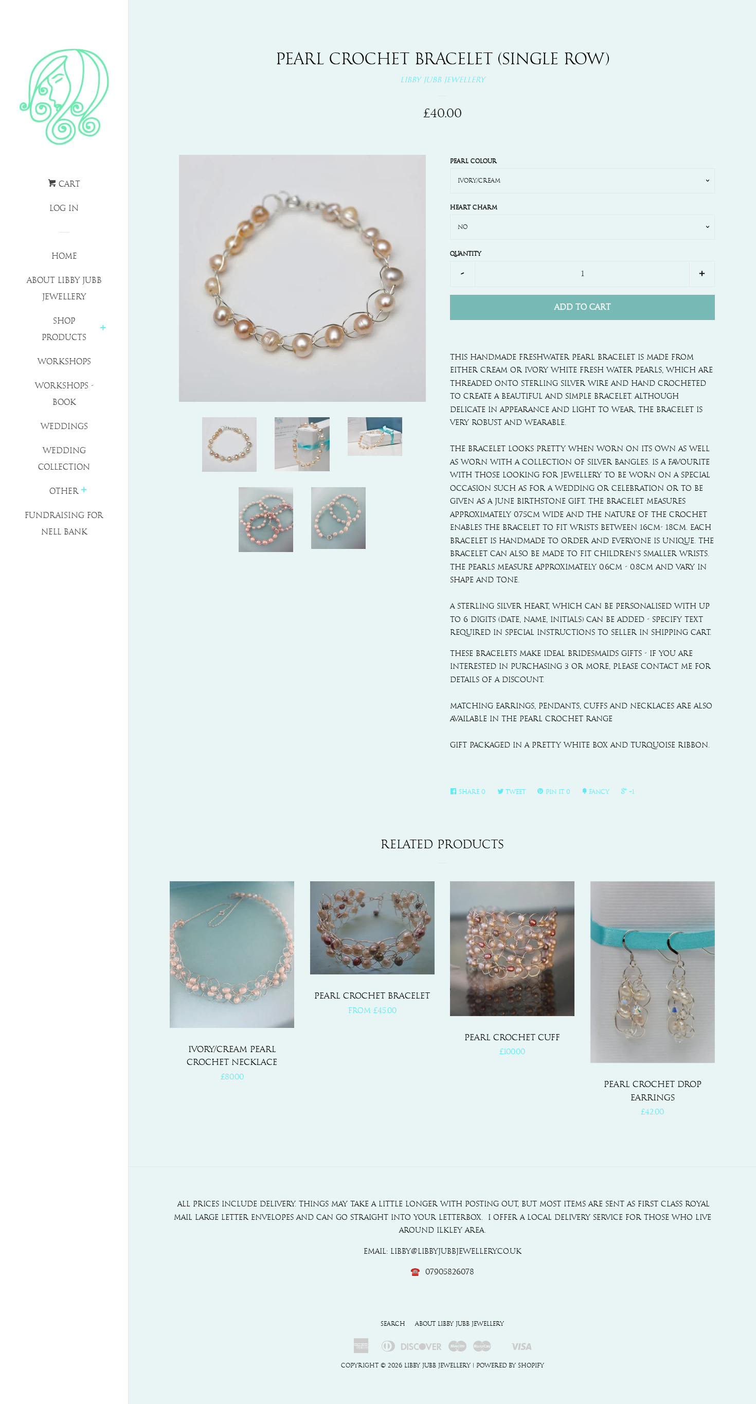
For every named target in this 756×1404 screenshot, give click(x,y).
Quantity (465, 253)
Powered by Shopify (510, 1365)
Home (64, 256)
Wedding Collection (64, 459)
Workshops (64, 361)
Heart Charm (473, 207)
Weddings (64, 426)
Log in (64, 208)
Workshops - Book (64, 394)
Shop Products (64, 329)
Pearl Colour (473, 161)
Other (64, 491)
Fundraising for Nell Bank (64, 524)
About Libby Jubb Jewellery (64, 288)
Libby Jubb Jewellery (442, 80)
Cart (68, 184)
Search (393, 1323)
